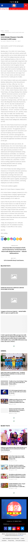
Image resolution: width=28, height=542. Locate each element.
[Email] (22, 528)
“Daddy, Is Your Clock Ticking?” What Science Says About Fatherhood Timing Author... (18, 382)
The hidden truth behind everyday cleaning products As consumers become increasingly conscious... (17, 476)
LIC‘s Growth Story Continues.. (14, 260)
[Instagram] (11, 239)
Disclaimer (4, 540)
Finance (2, 34)
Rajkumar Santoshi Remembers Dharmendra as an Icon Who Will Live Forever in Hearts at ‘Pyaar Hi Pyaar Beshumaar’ (14, 449)
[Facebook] (2, 239)
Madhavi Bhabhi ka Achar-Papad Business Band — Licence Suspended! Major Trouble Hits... (17, 485)
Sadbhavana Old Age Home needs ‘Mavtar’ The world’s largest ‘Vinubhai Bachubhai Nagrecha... (17, 401)
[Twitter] (10, 528)
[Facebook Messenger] (14, 239)
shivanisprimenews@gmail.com (17, 524)
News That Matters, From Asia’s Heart (11, 538)
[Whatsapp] (8, 239)
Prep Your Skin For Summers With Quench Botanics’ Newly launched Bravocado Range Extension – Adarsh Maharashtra (14, 250)
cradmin (4, 41)
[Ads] (14, 346)
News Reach (20, 535)
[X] (5, 239)
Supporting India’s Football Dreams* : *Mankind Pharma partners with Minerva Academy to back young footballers (13, 374)
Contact (22, 538)
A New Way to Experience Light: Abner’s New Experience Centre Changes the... (17, 457)
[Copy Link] (17, 239)
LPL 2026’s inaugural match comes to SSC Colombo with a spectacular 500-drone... (17, 392)
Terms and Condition (20, 540)
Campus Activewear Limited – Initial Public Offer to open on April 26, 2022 (13, 312)
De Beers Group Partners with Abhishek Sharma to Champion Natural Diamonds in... (16, 410)
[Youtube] (18, 528)
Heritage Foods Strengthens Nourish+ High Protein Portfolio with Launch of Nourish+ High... (17, 467)
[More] (20, 239)
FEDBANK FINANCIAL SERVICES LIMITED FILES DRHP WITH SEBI (12, 288)
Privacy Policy (11, 540)
